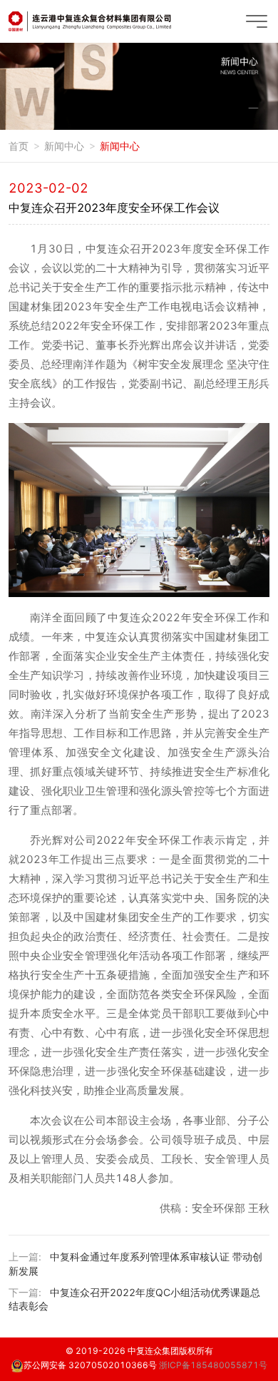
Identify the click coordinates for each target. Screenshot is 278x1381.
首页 (19, 146)
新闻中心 (64, 146)
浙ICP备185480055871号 (213, 1365)
